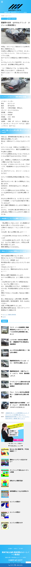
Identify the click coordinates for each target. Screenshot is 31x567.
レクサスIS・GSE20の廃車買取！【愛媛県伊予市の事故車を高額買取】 (19, 342)
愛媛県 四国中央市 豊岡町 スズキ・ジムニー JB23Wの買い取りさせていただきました (19, 405)
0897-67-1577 (15, 560)
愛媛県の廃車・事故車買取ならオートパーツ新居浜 (15, 557)
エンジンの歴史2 (15, 512)
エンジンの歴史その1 (16, 522)
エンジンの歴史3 (15, 501)
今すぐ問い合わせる (16, 565)
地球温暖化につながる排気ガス (19, 491)
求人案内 (21, 548)
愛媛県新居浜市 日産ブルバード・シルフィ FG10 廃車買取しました (19, 373)
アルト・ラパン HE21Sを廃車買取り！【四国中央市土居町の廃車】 (19, 394)
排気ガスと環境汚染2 (16, 480)
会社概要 (10, 548)
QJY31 (4, 316)
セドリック (5, 314)
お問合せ (15, 548)
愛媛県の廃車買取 (12, 314)
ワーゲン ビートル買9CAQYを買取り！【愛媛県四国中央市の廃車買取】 (20, 384)
